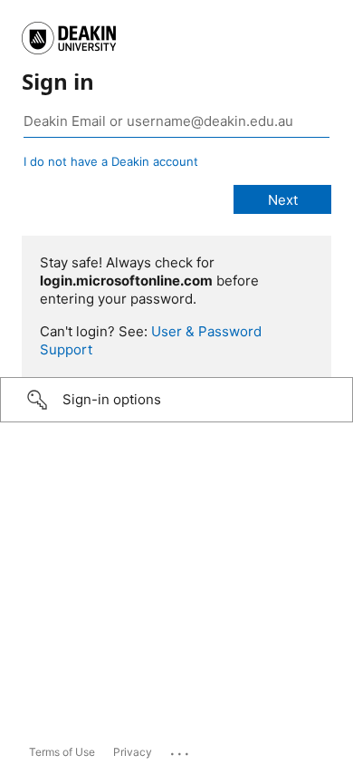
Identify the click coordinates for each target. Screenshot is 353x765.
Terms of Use (62, 752)
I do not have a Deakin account (111, 161)
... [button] (181, 750)
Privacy (132, 752)
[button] (176, 399)
